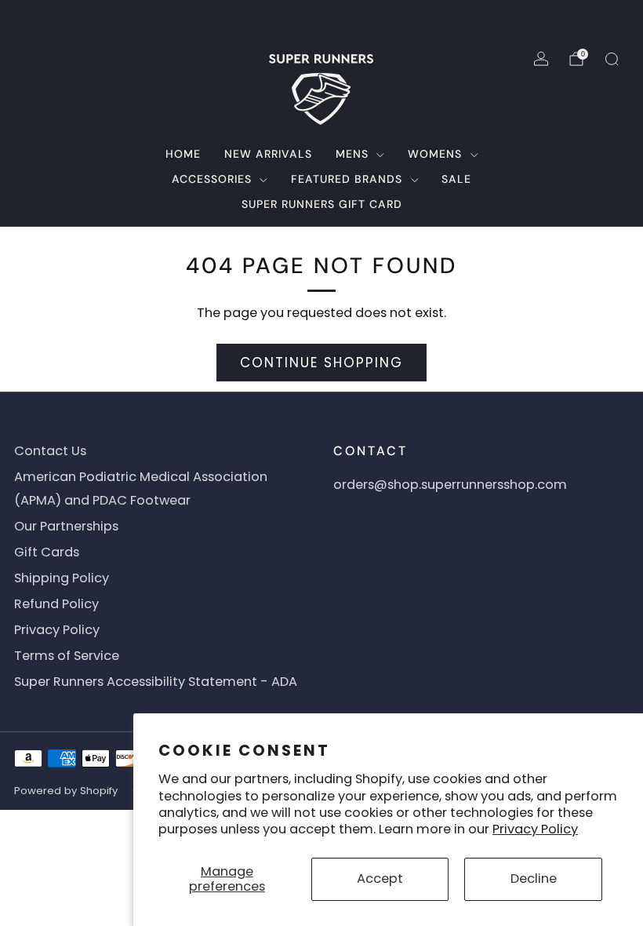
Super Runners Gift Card (322, 204)
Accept (380, 878)
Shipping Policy (61, 578)
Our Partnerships (66, 526)
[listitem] (321, 19)
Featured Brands (346, 179)
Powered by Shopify (66, 790)
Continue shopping (321, 362)
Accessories (212, 179)
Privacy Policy (535, 829)
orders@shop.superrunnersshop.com (450, 485)
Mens (352, 154)
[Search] (611, 59)
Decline (533, 878)
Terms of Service (66, 656)
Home (183, 154)
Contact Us (50, 451)
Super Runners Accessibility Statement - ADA (155, 682)
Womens (435, 154)
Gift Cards (46, 552)
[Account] (541, 59)
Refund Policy (56, 604)
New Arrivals (268, 154)
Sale (456, 179)
